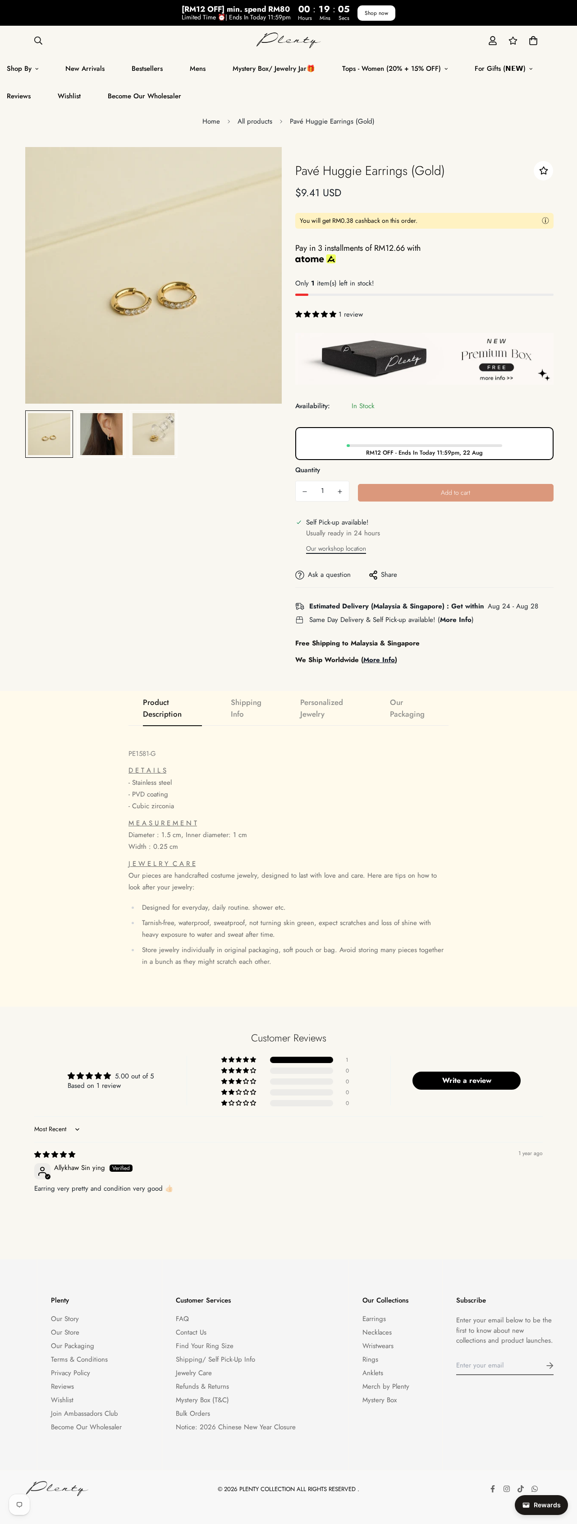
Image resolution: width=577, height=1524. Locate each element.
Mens (198, 69)
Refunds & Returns (202, 1386)
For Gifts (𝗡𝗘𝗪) (500, 69)
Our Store (65, 1332)
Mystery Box (379, 1400)
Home (211, 121)
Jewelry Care (194, 1373)
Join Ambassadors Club (84, 1413)
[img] (54, 1155)
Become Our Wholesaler (144, 96)
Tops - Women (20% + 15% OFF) (391, 69)
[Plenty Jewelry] (289, 40)
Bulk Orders (193, 1413)
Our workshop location (336, 548)
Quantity (307, 470)
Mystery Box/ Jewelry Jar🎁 (274, 69)
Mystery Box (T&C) (202, 1400)
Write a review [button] (466, 1080)
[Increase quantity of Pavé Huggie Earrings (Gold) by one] (340, 491)
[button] (531, 40)
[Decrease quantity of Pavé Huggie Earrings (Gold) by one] (305, 491)
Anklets (372, 1373)
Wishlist (69, 96)
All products (255, 121)
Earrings (374, 1319)
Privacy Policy (70, 1373)
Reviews (62, 1386)
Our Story (65, 1319)
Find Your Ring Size (205, 1346)
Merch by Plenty (385, 1386)
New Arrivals (85, 69)
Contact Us (191, 1332)
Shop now (376, 13)
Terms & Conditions (79, 1359)
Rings (370, 1359)
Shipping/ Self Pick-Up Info (215, 1359)
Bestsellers (147, 69)
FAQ (182, 1319)
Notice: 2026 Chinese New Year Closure (236, 1427)
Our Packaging (72, 1346)
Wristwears (378, 1346)
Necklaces (377, 1332)
